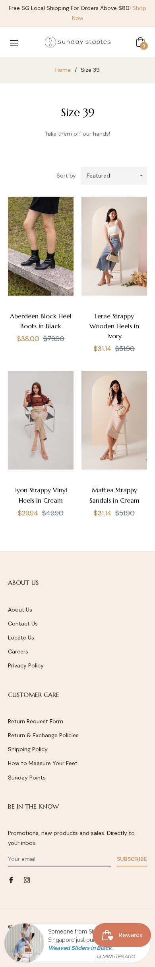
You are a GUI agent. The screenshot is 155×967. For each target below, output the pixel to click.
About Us (20, 609)
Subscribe (132, 858)
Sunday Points (27, 777)
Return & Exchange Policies (43, 735)
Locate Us (21, 637)
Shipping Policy (28, 749)
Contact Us (23, 623)
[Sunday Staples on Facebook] (11, 879)
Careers (18, 651)
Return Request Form (35, 721)
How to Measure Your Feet (43, 763)
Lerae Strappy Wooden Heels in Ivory (114, 326)
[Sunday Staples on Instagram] (27, 879)
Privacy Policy (26, 665)
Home (63, 69)
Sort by (66, 175)
